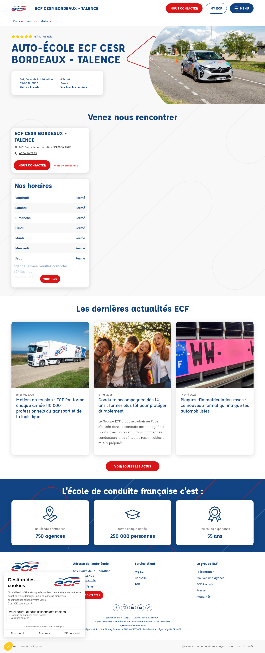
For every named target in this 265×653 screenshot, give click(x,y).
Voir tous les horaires (74, 87)
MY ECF (216, 8)
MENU (244, 8)
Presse (201, 590)
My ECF (140, 572)
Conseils (140, 578)
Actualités (203, 596)
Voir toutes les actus (132, 466)
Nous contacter (184, 8)
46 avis (47, 36)
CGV (13, 646)
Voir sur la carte (30, 87)
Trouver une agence (210, 578)
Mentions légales (31, 646)
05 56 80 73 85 (28, 153)
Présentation (205, 572)
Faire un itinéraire (66, 165)
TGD (137, 584)
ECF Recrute (205, 584)
